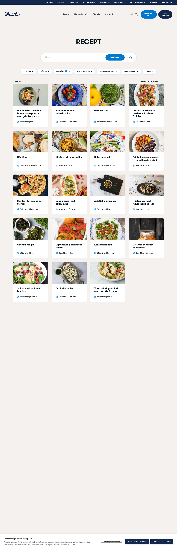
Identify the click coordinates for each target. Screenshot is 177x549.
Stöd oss (153, 2)
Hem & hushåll (81, 14)
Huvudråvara (83, 71)
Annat (148, 71)
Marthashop (167, 2)
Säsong (27, 71)
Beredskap (118, 2)
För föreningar (89, 2)
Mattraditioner (107, 71)
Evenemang (73, 2)
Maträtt (61, 71)
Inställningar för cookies (111, 542)
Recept (66, 14)
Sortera (143, 81)
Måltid (43, 71)
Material (109, 14)
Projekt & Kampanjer (136, 2)
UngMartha (105, 2)
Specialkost (130, 71)
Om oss (61, 2)
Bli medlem (165, 14)
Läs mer (72, 545)
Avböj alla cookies (137, 542)
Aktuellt (96, 14)
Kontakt (49, 2)
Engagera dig (149, 14)
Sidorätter (116, 57)
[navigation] (12, 14)
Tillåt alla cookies (162, 542)
